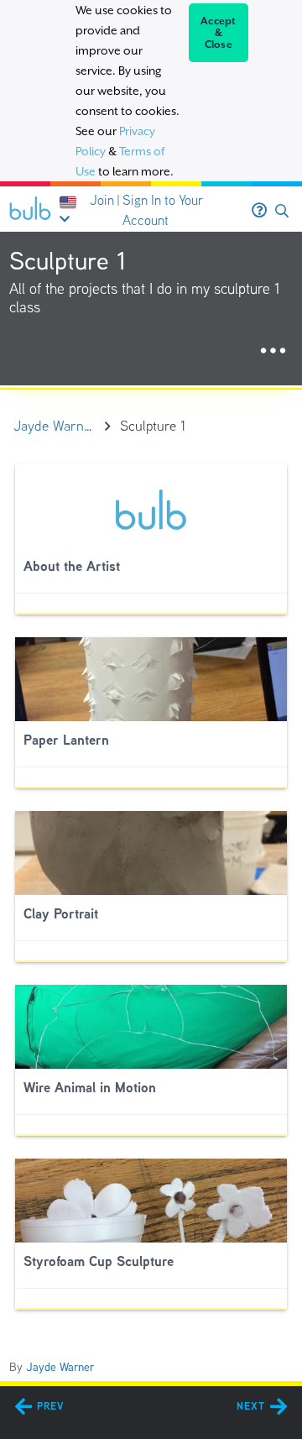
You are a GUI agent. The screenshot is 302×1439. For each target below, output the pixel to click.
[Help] (259, 211)
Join (102, 200)
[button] (282, 211)
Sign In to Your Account (162, 210)
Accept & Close (218, 32)
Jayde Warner (60, 1366)
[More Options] (273, 351)
